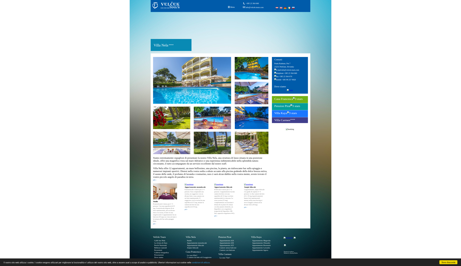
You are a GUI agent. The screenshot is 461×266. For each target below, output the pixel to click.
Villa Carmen (282, 120)
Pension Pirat (282, 106)
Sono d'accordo (448, 262)
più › (155, 180)
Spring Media (294, 253)
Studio (189, 241)
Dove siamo (158, 257)
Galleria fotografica (161, 253)
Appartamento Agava (260, 250)
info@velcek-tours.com (255, 7)
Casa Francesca (283, 98)
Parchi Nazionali (160, 245)
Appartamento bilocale (195, 245)
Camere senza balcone (228, 248)
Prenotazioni (159, 255)
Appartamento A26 (227, 241)
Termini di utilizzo (289, 251)
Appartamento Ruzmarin (261, 245)
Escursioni (158, 250)
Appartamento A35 (227, 245)
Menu (232, 7)
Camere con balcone (227, 250)
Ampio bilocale (192, 248)
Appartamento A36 (227, 243)
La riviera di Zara (160, 243)
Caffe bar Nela (159, 241)
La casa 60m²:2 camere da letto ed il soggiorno (199, 256)
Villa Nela (191, 237)
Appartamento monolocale (197, 243)
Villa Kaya (280, 113)
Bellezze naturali (160, 248)
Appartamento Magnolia (261, 241)
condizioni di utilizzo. (201, 262)
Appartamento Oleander (261, 243)
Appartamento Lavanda (261, 248)
